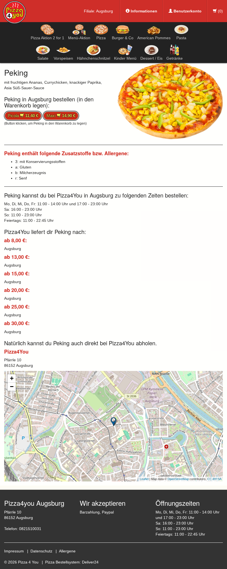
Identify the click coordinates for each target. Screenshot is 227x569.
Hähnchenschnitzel (93, 58)
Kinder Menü (125, 58)
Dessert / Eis (151, 58)
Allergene (67, 551)
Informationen (143, 11)
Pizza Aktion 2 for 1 (47, 38)
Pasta (181, 38)
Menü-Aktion (79, 38)
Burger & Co (122, 38)
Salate (42, 58)
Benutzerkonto (187, 11)
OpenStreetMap (178, 479)
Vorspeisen (63, 58)
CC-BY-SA (214, 479)
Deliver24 (90, 562)
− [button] (12, 386)
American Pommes (154, 38)
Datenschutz (41, 551)
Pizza (101, 38)
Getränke (174, 58)
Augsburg (104, 11)
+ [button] (12, 378)
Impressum (14, 551)
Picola (23, 115)
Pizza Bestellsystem (62, 562)
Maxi (61, 115)
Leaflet (144, 479)
